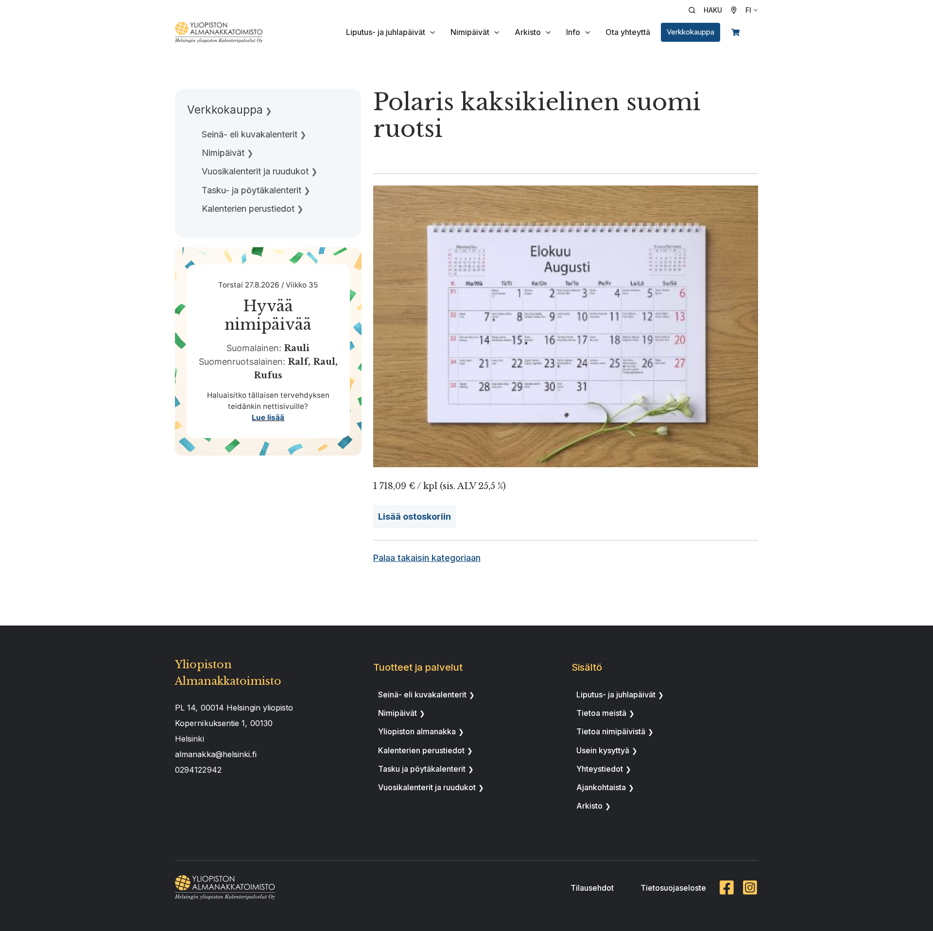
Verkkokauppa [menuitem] (225, 109)
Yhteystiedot (599, 769)
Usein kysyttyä (602, 750)
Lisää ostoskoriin (414, 516)
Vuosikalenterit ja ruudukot (427, 787)
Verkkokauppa (690, 32)
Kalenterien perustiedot (421, 750)
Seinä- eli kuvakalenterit (422, 694)
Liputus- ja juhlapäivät (385, 32)
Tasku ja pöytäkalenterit (422, 769)
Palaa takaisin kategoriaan (427, 558)
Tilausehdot (592, 888)
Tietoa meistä (601, 713)
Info (573, 32)
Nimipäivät (469, 32)
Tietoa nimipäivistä (610, 731)
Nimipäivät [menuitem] (223, 153)
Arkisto (528, 32)
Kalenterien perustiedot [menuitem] (248, 208)
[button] (708, 10)
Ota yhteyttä (627, 32)
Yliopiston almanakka (417, 731)
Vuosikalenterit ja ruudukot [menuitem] (255, 171)
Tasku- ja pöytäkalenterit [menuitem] (251, 190)
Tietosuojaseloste (673, 888)
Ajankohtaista (601, 787)
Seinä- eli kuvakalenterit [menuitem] (249, 134)
